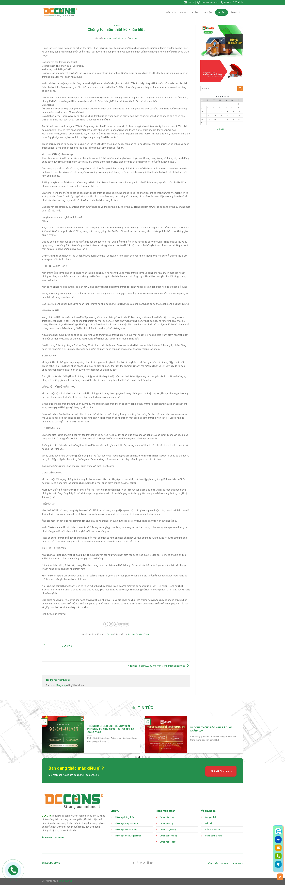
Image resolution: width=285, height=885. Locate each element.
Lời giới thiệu (211, 817)
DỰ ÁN (194, 12)
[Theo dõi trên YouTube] (151, 863)
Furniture (139, 634)
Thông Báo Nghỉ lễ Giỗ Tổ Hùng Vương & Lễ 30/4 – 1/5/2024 (73, 729)
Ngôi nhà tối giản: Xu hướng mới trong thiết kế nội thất (156, 665)
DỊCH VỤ (183, 12)
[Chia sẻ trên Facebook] (105, 624)
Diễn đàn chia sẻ (212, 829)
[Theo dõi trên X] (144, 863)
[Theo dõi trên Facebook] (233, 2)
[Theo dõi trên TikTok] (141, 863)
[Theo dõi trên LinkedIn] (148, 863)
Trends (147, 634)
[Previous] (38, 737)
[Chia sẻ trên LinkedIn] (126, 624)
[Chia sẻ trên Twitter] (111, 624)
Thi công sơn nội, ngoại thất (128, 835)
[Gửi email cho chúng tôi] (242, 2)
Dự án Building (166, 823)
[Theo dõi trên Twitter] (239, 2)
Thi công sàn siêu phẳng (126, 829)
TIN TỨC (221, 12)
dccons (133, 38)
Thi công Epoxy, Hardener (127, 823)
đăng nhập (61, 685)
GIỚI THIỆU (171, 12)
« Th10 (220, 129)
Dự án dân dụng (167, 817)
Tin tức (116, 25)
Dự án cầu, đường (168, 829)
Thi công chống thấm (124, 817)
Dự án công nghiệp (168, 835)
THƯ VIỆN (207, 12)
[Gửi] (240, 88)
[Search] (240, 12)
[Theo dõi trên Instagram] (236, 2)
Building (131, 634)
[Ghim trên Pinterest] (121, 624)
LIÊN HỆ (233, 12)
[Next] (247, 737)
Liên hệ (208, 823)
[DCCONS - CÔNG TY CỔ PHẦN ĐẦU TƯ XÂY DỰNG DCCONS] (60, 12)
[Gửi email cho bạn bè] (116, 624)
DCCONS (47, 815)
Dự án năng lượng (168, 842)
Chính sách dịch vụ (213, 835)
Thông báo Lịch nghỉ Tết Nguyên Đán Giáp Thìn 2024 (178, 729)
